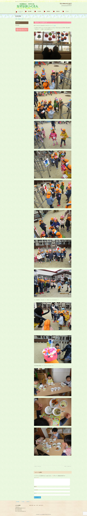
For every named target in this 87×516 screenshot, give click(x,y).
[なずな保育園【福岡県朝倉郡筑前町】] (27, 8)
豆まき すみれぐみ (68, 466)
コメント (36, 477)
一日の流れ (23, 501)
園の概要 (17, 501)
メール (36, 489)
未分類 (55, 25)
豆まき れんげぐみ (37, 466)
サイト (35, 493)
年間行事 (27, 501)
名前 (35, 486)
